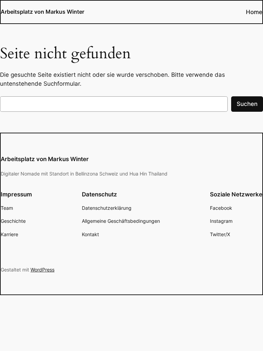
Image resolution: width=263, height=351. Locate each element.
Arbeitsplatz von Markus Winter (42, 12)
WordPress (42, 270)
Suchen (247, 103)
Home (254, 12)
